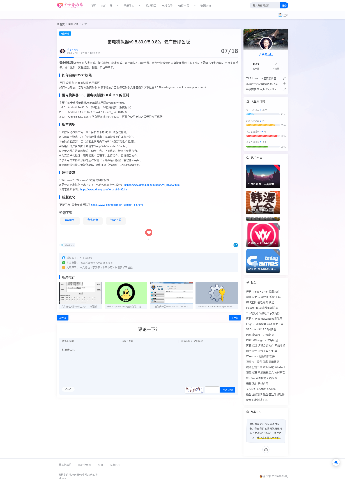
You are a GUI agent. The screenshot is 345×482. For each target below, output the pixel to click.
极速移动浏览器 (268, 308)
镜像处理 (251, 372)
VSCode (251, 329)
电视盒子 (167, 5)
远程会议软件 (266, 345)
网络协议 (251, 351)
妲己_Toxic (252, 291)
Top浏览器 (273, 313)
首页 (93, 5)
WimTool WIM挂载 (256, 378)
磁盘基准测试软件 (274, 394)
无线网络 (271, 378)
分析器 (273, 351)
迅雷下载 (115, 220)
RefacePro (252, 308)
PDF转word (253, 334)
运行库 (250, 318)
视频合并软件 (254, 361)
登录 (285, 15)
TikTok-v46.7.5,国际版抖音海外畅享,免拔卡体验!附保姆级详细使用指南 (263, 78)
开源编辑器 (259, 324)
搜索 (284, 5)
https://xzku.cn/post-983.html (96, 262)
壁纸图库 (128, 5)
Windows (69, 245)
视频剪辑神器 (271, 361)
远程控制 (251, 345)
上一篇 (62, 317)
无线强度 (251, 383)
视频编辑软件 (267, 356)
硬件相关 (251, 297)
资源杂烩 (205, 5)
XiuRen (264, 291)
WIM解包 (280, 372)
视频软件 (274, 291)
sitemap (62, 478)
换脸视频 (262, 302)
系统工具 (275, 297)
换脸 (271, 302)
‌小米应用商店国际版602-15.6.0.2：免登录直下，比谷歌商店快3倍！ (263, 84)
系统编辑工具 (266, 372)
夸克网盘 (92, 220)
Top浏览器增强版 (256, 313)
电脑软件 (73, 24)
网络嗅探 (280, 345)
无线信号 (263, 383)
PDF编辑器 (267, 334)
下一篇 (235, 317)
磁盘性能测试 (254, 394)
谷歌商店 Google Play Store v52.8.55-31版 (263, 89)
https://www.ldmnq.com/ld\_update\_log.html (117, 204)
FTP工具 (251, 302)
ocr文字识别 (271, 340)
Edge (249, 324)
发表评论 (228, 389)
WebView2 (261, 318)
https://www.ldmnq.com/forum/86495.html (104, 189)
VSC (259, 329)
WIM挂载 (268, 367)
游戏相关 (151, 5)
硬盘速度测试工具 (257, 400)
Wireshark (252, 356)
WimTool (280, 367)
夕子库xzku (72, 49)
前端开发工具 (275, 324)
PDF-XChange (254, 340)
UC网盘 (69, 220)
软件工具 (106, 5)
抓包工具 (263, 351)
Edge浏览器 (275, 318)
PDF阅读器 (269, 329)
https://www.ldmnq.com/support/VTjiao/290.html (152, 184)
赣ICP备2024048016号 (275, 476)
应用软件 (263, 297)
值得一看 (183, 5)
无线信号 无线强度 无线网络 (261, 389)
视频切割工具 (254, 367)
